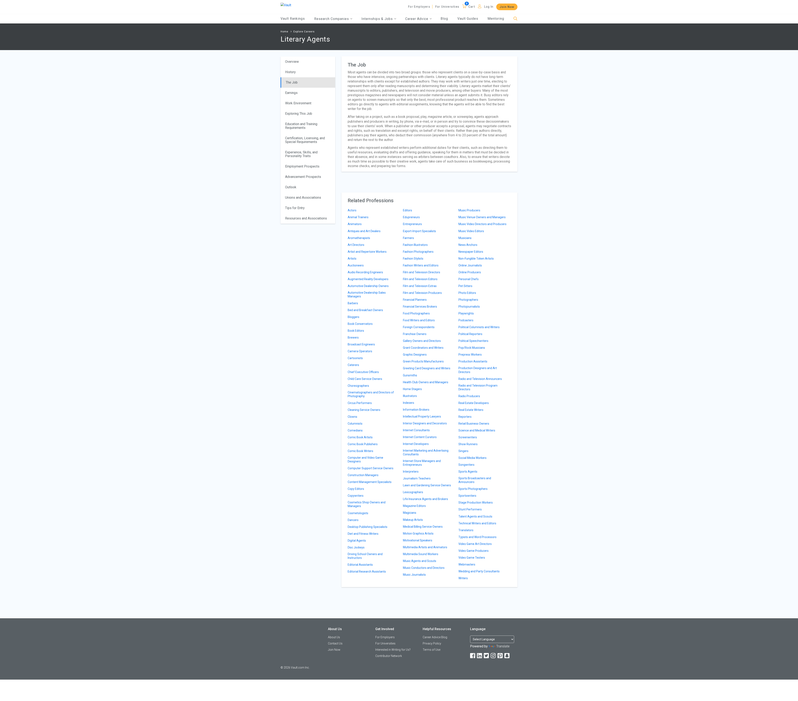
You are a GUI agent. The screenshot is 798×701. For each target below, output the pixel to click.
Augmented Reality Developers (368, 279)
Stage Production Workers (475, 502)
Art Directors (356, 244)
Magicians (409, 512)
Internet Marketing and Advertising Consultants (425, 452)
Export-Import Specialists (419, 231)
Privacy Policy (432, 643)
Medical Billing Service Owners (423, 526)
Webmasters (466, 564)
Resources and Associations (306, 218)
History (290, 72)
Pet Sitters (465, 286)
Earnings (291, 93)
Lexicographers (413, 492)
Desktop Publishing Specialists (367, 527)
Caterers (353, 365)
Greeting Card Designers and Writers (426, 368)
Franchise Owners (414, 334)
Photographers (468, 299)
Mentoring (496, 19)
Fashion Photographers (418, 251)
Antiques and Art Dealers (364, 231)
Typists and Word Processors (477, 537)
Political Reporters (470, 334)
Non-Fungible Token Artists (476, 258)
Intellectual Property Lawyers (422, 416)
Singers (463, 451)
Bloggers (353, 317)
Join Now (507, 7)
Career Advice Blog (435, 637)
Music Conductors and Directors (424, 567)
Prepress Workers (470, 354)
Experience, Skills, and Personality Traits (301, 154)
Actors (352, 210)
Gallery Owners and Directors (422, 340)
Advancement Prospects (303, 177)
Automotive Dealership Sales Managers (367, 294)
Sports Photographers (473, 488)
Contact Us (335, 643)
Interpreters (411, 471)
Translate (503, 646)
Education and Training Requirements (301, 126)
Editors (407, 210)
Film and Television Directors (421, 272)
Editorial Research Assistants (367, 571)
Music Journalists (414, 574)
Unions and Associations (303, 198)
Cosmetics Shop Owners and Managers (366, 504)
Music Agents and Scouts (419, 561)
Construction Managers (363, 475)
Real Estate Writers (470, 409)
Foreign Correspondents (419, 327)
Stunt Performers (470, 509)
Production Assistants (472, 361)
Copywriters (355, 495)
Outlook (290, 187)
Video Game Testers (471, 557)
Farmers (408, 238)
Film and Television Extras (420, 286)
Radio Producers (469, 396)
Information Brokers (416, 409)
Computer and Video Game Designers (365, 459)
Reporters (465, 416)
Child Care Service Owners (365, 379)
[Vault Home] (286, 5)
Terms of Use (431, 649)
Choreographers (358, 385)
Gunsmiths (410, 375)
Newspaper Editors (470, 251)
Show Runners (468, 444)
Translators (465, 530)
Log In (488, 6)
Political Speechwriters (473, 340)
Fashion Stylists (413, 258)
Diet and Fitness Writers (363, 533)
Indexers (408, 402)
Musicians (465, 238)
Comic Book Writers (360, 451)
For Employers (419, 6)
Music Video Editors (471, 231)
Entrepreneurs (412, 224)
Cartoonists (355, 358)
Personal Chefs (468, 279)
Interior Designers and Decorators (425, 423)
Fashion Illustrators (415, 244)
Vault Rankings (293, 19)
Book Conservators (360, 323)
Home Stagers (412, 389)
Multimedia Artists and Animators (425, 547)
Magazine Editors (414, 506)
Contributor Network (388, 656)
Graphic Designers (415, 354)
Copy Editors (356, 488)
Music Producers (469, 210)
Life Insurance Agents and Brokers (425, 499)
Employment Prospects (302, 166)
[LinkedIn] (480, 656)
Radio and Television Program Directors (478, 387)
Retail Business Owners (473, 423)
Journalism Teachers (417, 478)
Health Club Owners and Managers (425, 382)
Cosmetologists (358, 513)
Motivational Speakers (417, 540)
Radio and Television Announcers (480, 379)
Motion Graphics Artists (418, 533)
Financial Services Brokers (420, 306)
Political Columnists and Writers (479, 327)
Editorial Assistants (360, 564)
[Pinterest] (500, 656)
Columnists (355, 423)
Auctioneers (356, 265)
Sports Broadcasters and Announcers (474, 480)
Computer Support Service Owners (370, 468)
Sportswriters (467, 495)
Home (284, 31)
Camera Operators (360, 351)
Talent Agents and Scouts (475, 516)
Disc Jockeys (356, 547)
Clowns (352, 416)
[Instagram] (493, 656)
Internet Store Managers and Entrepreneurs (422, 462)
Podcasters (465, 320)
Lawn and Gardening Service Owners (427, 485)
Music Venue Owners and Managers (482, 217)
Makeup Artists (413, 519)
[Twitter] (487, 656)
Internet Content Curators (420, 437)
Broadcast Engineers (361, 344)
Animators (355, 224)
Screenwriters (467, 437)
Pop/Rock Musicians (471, 347)
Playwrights (466, 313)
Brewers (353, 337)
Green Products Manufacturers (423, 361)
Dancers (353, 520)
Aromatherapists (359, 238)
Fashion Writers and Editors (420, 265)
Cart (471, 6)
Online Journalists (470, 265)
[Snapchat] (507, 656)
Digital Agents (357, 540)
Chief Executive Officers (363, 372)
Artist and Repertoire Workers (367, 251)
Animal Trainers (358, 217)
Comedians (355, 430)
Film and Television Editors (420, 279)
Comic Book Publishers (363, 444)
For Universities (447, 6)
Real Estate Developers (473, 403)
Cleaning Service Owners (364, 409)
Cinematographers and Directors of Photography (371, 394)
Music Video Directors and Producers (482, 224)
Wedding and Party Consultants (479, 571)
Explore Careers (304, 31)
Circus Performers (360, 403)
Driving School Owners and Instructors (365, 555)
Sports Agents (467, 471)
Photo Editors (467, 292)
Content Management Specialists (370, 482)
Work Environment (298, 103)
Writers (463, 578)
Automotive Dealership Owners (368, 286)
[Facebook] (473, 656)
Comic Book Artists (360, 437)
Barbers (353, 303)
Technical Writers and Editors (477, 523)
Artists (352, 258)
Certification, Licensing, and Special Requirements (305, 140)
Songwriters (466, 464)
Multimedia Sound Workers (420, 554)
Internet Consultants (416, 430)
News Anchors (467, 244)
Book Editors (356, 330)
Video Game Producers (473, 550)
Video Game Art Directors (475, 544)
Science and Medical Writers (476, 430)
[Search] (515, 19)
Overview (292, 62)
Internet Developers (416, 444)
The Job (292, 82)
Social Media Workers (472, 458)
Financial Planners (415, 299)
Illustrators (410, 396)
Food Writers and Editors (419, 320)
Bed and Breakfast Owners (365, 310)
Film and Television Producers (422, 292)
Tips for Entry (295, 208)
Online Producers (469, 272)
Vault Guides (467, 19)
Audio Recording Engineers (365, 272)
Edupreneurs (411, 217)
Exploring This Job (298, 114)
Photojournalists (469, 306)
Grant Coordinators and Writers (423, 347)
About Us (334, 637)
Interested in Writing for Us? (393, 649)
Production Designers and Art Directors (477, 369)
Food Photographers (416, 313)
